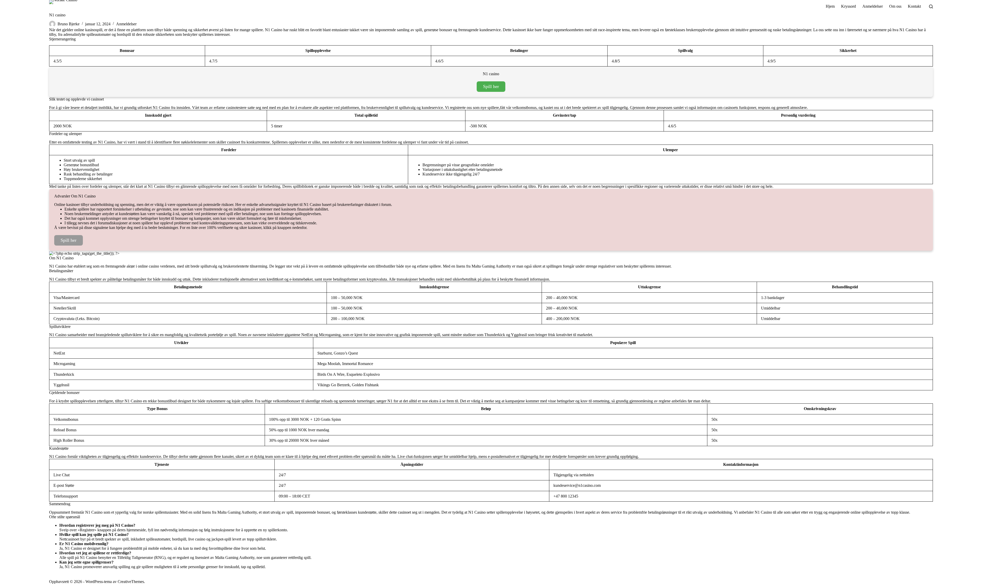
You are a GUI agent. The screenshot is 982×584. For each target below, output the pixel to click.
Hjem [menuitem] (830, 6)
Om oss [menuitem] (895, 6)
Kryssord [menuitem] (848, 6)
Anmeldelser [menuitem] (872, 6)
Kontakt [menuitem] (914, 6)
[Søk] (931, 6)
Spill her (491, 86)
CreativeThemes (131, 581)
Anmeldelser (126, 24)
